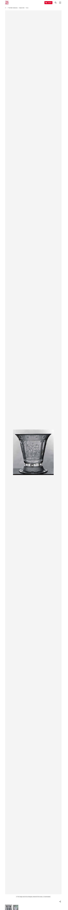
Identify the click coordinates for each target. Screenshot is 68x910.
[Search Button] (55, 2)
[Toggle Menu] (60, 2)
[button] (60, 901)
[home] (6, 8)
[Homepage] (7, 2)
